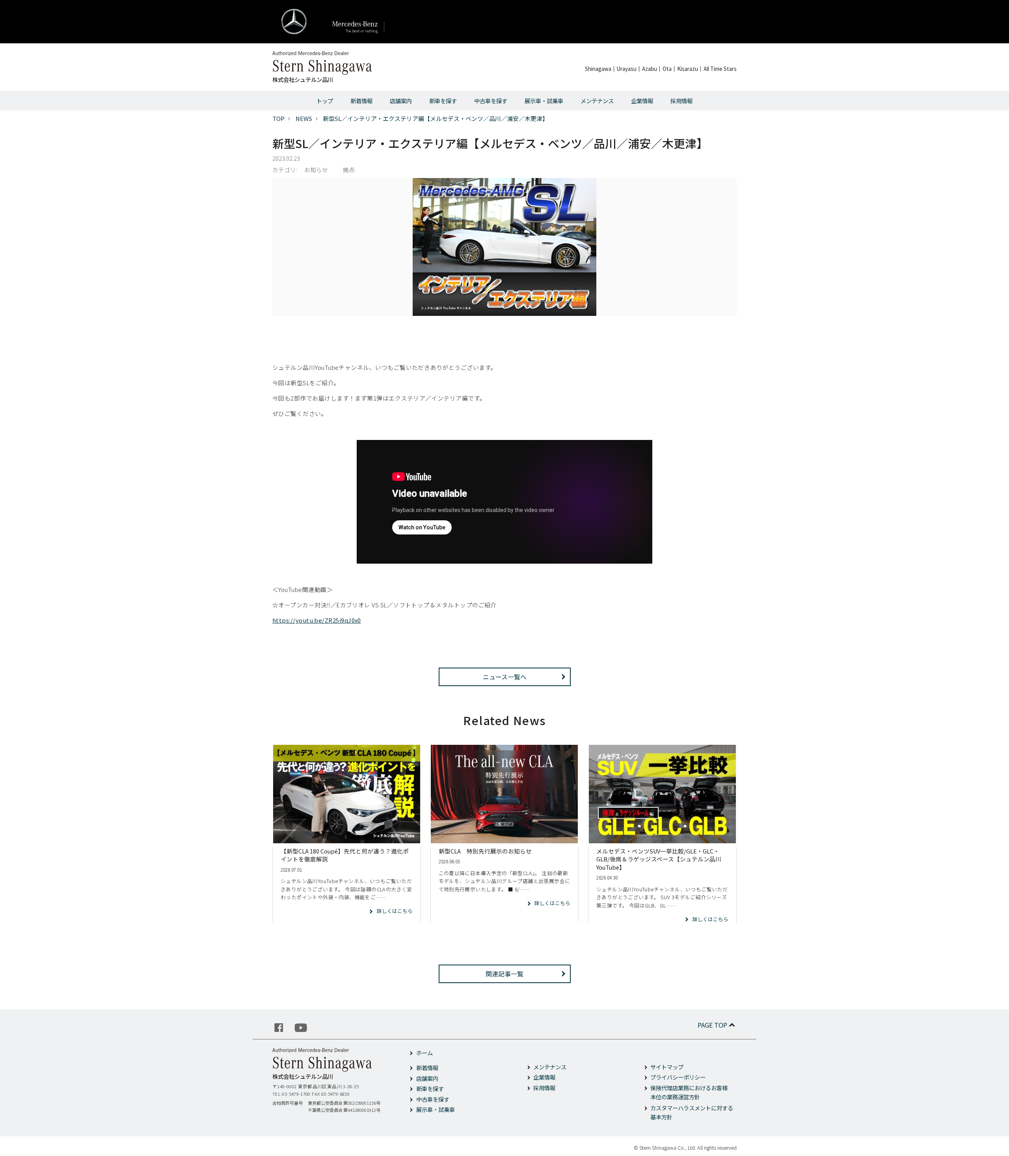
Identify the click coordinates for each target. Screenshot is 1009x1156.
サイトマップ (666, 1067)
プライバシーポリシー (678, 1077)
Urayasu (627, 68)
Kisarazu (687, 68)
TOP (278, 118)
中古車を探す (490, 100)
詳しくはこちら (394, 911)
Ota (667, 68)
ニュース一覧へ (505, 676)
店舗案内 (401, 100)
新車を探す (443, 100)
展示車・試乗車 (544, 100)
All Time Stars (720, 68)
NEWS (304, 118)
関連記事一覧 (504, 973)
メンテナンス (597, 100)
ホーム (424, 1052)
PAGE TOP (712, 1025)
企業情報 (642, 100)
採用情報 (681, 100)
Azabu (649, 68)
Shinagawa (598, 68)
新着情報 (361, 100)
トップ (324, 100)
